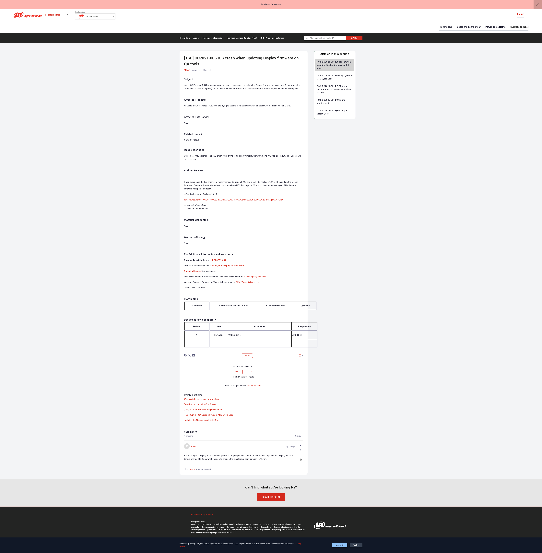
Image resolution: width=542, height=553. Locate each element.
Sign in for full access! (271, 4)
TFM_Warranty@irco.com (248, 282)
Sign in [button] (520, 14)
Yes (236, 372)
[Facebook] (185, 355)
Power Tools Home (495, 27)
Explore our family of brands (202, 514)
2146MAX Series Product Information (201, 399)
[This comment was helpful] (300, 445)
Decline (356, 545)
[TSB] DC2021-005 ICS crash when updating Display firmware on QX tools (333, 65)
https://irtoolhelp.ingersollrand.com (228, 265)
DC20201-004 (219, 260)
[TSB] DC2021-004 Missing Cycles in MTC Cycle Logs (334, 77)
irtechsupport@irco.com (255, 276)
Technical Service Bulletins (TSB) (242, 38)
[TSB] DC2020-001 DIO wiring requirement (330, 101)
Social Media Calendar (469, 27)
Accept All (340, 545)
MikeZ (187, 70)
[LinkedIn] (193, 355)
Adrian (194, 446)
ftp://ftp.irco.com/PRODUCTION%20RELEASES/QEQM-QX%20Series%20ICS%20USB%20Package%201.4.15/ (233, 199)
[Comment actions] (300, 459)
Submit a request (519, 27)
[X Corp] (189, 355)
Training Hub (445, 27)
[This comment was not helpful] (300, 454)
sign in (192, 469)
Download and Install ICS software (200, 404)
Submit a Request (193, 271)
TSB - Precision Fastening (272, 38)
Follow (247, 356)
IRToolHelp (185, 38)
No (251, 372)
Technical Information (213, 38)
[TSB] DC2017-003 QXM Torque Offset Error (332, 112)
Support (196, 38)
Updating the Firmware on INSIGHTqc (201, 420)
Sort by (298, 436)
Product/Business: (86, 14)
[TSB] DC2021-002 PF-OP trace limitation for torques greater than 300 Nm (333, 89)
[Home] (28, 15)
